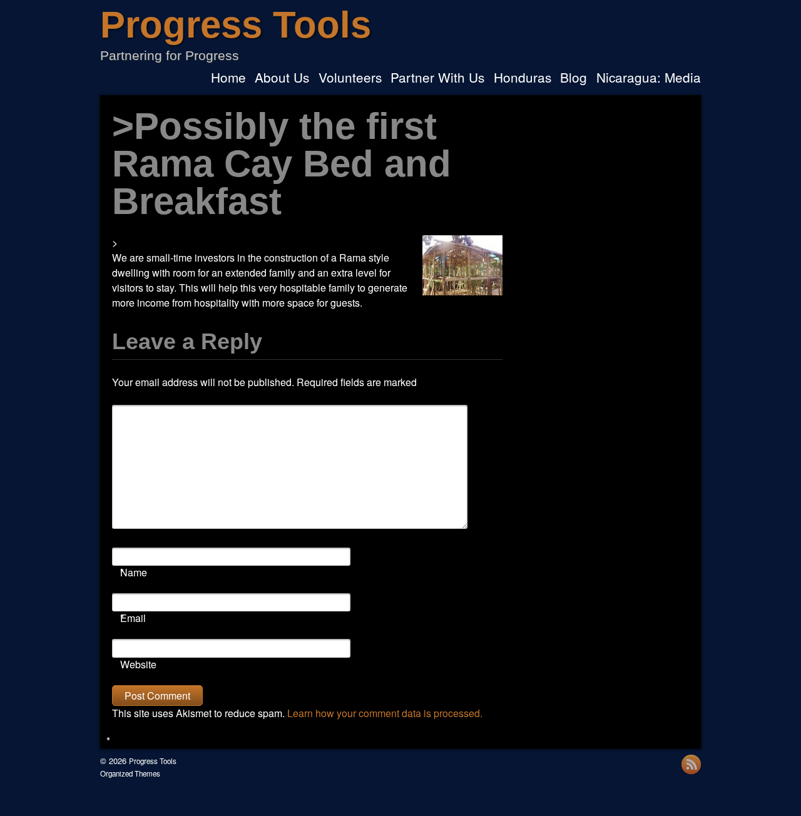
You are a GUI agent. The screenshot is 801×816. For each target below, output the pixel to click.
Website (138, 664)
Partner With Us (437, 78)
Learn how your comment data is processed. (384, 713)
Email (133, 618)
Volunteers (350, 78)
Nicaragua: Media (648, 78)
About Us (282, 78)
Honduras (522, 78)
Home (228, 78)
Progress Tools (235, 25)
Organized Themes (130, 773)
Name (133, 572)
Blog (573, 78)
